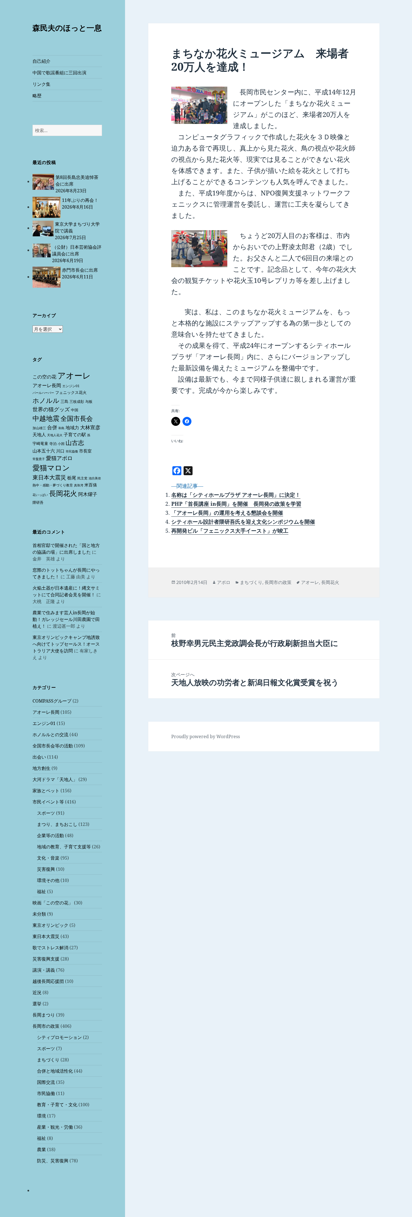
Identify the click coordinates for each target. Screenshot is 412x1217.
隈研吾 (38, 502)
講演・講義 (44, 970)
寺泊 (53, 443)
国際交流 (46, 1082)
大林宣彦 (90, 427)
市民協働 (72, 451)
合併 (52, 427)
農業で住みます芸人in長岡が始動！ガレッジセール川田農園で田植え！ (66, 619)
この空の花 (44, 376)
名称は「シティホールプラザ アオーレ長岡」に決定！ (235, 494)
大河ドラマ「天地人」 (55, 779)
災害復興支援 (46, 959)
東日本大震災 (49, 477)
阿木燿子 (87, 494)
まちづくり (48, 1060)
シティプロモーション (59, 1037)
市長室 (85, 451)
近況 (37, 992)
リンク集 (41, 84)
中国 (74, 409)
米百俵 (90, 485)
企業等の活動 (50, 835)
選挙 (37, 1004)
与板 (88, 401)
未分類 (39, 914)
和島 (61, 428)
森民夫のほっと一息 (67, 27)
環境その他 (48, 880)
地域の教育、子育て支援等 (64, 847)
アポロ (223, 582)
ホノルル (46, 400)
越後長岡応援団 (48, 981)
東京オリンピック (50, 925)
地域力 (72, 427)
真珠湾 (78, 485)
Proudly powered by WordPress (205, 736)
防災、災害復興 (52, 1161)
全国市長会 (77, 418)
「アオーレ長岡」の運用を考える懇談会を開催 (227, 512)
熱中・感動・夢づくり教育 (53, 485)
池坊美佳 (95, 478)
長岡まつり (44, 1015)
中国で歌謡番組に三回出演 (59, 73)
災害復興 (46, 869)
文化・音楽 (48, 858)
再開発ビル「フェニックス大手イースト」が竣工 (229, 530)
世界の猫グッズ (51, 409)
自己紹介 (41, 61)
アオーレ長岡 (47, 385)
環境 (41, 1116)
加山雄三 (39, 428)
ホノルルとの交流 (50, 734)
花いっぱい (40, 495)
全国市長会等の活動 (53, 746)
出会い (39, 757)
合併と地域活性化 (55, 1071)
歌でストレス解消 (50, 947)
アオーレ (74, 375)
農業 (41, 1149)
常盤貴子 (39, 459)
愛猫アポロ (59, 458)
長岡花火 (63, 493)
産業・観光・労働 (55, 1127)
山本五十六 (44, 451)
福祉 (41, 891)
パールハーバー (43, 393)
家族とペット (46, 791)
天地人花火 (55, 435)
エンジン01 (71, 386)
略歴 (37, 96)
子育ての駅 (75, 434)
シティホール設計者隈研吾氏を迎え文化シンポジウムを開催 (243, 521)
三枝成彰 (77, 401)
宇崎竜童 (40, 443)
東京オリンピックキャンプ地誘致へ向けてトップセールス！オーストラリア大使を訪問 (66, 644)
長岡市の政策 (46, 1026)
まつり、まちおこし (57, 824)
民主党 (82, 478)
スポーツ (46, 813)
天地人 (39, 434)
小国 (61, 444)
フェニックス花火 (71, 392)
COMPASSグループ (52, 701)
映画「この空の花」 (53, 903)
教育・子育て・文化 (57, 1104)
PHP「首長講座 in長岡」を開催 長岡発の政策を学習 (236, 503)
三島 (64, 401)
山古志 (75, 442)
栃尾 (71, 478)
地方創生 (41, 768)
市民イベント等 (48, 802)
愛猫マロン (51, 468)
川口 (60, 451)
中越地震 (46, 418)
